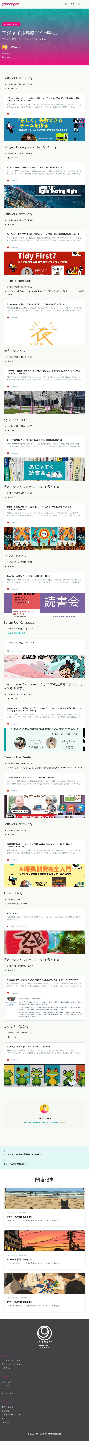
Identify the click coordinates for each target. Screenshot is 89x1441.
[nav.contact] (72, 4)
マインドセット (8, 1393)
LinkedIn (5, 1422)
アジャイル (6, 1385)
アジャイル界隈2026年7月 (19, 1259)
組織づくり (6, 1381)
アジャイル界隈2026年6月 (19, 1302)
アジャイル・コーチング (12, 1364)
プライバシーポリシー (11, 1414)
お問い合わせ (7, 1407)
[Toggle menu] (85, 4)
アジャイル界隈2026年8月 (19, 1217)
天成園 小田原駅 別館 (16, 633)
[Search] (66, 4)
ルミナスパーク (8, 1368)
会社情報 (5, 1411)
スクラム (5, 1389)
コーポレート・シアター (12, 1360)
